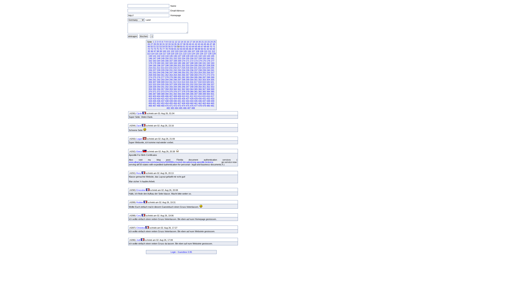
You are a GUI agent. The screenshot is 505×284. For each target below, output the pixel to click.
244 (158, 72)
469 (163, 106)
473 (179, 106)
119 (172, 53)
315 (187, 82)
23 (208, 42)
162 (150, 61)
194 (150, 65)
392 (175, 94)
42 (196, 44)
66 (199, 46)
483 (172, 108)
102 (172, 51)
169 (179, 61)
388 (158, 94)
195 (154, 65)
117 (164, 53)
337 (212, 84)
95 (149, 51)
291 (154, 79)
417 (212, 96)
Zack (138, 125)
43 (199, 44)
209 (212, 65)
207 (204, 65)
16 (188, 42)
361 (179, 89)
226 (150, 70)
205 (196, 65)
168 (175, 61)
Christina (140, 228)
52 (157, 46)
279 (171, 77)
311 (171, 82)
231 (171, 70)
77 (163, 49)
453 (163, 103)
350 (200, 87)
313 (179, 82)
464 (208, 103)
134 (167, 56)
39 (187, 44)
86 (190, 49)
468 (158, 106)
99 (161, 51)
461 (196, 103)
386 (150, 94)
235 (187, 70)
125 (197, 53)
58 (175, 46)
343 (171, 87)
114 (152, 53)
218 (183, 68)
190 (200, 63)
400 (208, 94)
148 (158, 58)
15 (185, 42)
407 (171, 96)
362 (183, 89)
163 (154, 61)
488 (193, 108)
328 (175, 84)
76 (160, 49)
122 (185, 53)
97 (155, 51)
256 (208, 72)
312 (175, 82)
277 (163, 77)
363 (187, 89)
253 (196, 72)
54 (163, 46)
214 (166, 68)
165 (163, 61)
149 (163, 58)
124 (193, 53)
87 (193, 49)
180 (158, 63)
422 (167, 98)
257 (212, 72)
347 (187, 87)
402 (150, 96)
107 (193, 51)
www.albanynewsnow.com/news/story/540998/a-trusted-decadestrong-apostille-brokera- (171, 162)
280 (175, 77)
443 (187, 101)
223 (204, 68)
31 (163, 44)
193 (212, 63)
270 (200, 75)
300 (192, 79)
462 (200, 103)
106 (189, 51)
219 (187, 68)
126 (201, 53)
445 (196, 101)
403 (154, 96)
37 (181, 44)
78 (166, 49)
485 (180, 108)
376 (175, 91)
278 (167, 77)
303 (204, 79)
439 (171, 101)
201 (179, 65)
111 (209, 51)
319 (204, 82)
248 (175, 72)
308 (158, 82)
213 (162, 68)
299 (187, 79)
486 (185, 108)
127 (205, 53)
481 (212, 106)
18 (194, 42)
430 (200, 98)
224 (208, 68)
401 (212, 94)
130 (150, 56)
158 (200, 58)
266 (183, 75)
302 (200, 79)
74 (154, 49)
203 (187, 65)
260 (158, 75)
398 (200, 94)
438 (167, 101)
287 (204, 77)
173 (196, 61)
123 (189, 53)
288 (208, 77)
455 (171, 103)
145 (212, 56)
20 (199, 42)
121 (180, 53)
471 (171, 106)
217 (179, 68)
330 (183, 84)
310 (167, 82)
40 (190, 44)
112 (213, 51)
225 (212, 68)
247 (171, 72)
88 (196, 49)
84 (184, 49)
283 (187, 77)
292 (158, 79)
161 (212, 58)
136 (175, 56)
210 (150, 68)
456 (175, 103)
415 (204, 96)
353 (212, 87)
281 (179, 77)
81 (175, 49)
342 (167, 87)
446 (200, 101)
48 (214, 44)
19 (196, 42)
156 (192, 58)
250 (183, 72)
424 (175, 98)
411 (187, 96)
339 (154, 87)
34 (172, 44)
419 (154, 98)
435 (154, 101)
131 (154, 56)
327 (171, 84)
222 (200, 68)
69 (208, 46)
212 (158, 68)
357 (163, 89)
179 (154, 63)
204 (192, 65)
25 (214, 42)
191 (204, 63)
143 (204, 56)
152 (175, 58)
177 (212, 61)
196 (158, 65)
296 (175, 79)
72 (149, 49)
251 (187, 72)
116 (160, 53)
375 (171, 91)
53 (160, 46)
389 (163, 94)
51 (154, 46)
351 (204, 87)
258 (150, 75)
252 (192, 72)
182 (167, 63)
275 (154, 77)
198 (167, 65)
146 (150, 58)
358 (167, 89)
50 (152, 46)
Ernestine (140, 190)
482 (168, 108)
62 (187, 46)
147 (154, 58)
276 (158, 77)
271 (204, 75)
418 (150, 98)
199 (171, 65)
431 (204, 98)
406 (167, 96)
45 (205, 44)
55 (166, 46)
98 (158, 51)
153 (179, 58)
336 (208, 84)
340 (158, 87)
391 (171, 94)
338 (150, 87)
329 (179, 84)
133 (163, 56)
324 (158, 84)
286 (200, 77)
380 (192, 91)
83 (181, 49)
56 (169, 46)
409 (179, 96)
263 (171, 75)
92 (208, 49)
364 (192, 89)
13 (179, 42)
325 (163, 84)
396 (192, 94)
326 (167, 84)
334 (200, 84)
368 (208, 89)
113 (149, 53)
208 (208, 65)
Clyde (139, 113)
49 (149, 46)
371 (154, 91)
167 (171, 61)
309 (163, 82)
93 (211, 49)
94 (214, 49)
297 (179, 79)
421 (163, 98)
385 (212, 91)
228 (158, 70)
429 (196, 98)
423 (171, 98)
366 (200, 89)
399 (204, 94)
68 (205, 46)
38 (184, 44)
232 (175, 70)
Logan (139, 139)
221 (195, 68)
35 (175, 44)
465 (212, 103)
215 (171, 68)
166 (167, 61)
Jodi (138, 240)
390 (167, 94)
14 (182, 42)
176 (208, 61)
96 (152, 51)
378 (183, 91)
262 (167, 75)
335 (204, 84)
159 (204, 58)
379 (187, 91)
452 (158, 103)
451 (154, 103)
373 (163, 91)
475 (187, 106)
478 (200, 106)
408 (175, 96)
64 (193, 46)
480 (208, 106)
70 (211, 46)
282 (183, 77)
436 (158, 101)
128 (209, 53)
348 (192, 87)
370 (150, 91)
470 (167, 106)
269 (196, 75)
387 (154, 94)
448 (208, 101)
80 (172, 49)
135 (171, 56)
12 (176, 42)
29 (157, 44)
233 (179, 70)
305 (212, 79)
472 (175, 106)
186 (183, 63)
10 (170, 42)
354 (150, 89)
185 (179, 63)
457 (179, 103)
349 (196, 87)
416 (208, 96)
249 (179, 72)
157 (196, 58)
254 (200, 72)
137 (179, 56)
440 (175, 101)
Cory (138, 215)
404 (158, 96)
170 (183, 61)
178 (150, 63)
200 (175, 65)
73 (152, 49)
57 (172, 46)
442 (183, 101)
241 (212, 70)
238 (200, 70)
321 (212, 82)
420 (158, 98)
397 (196, 94)
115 (156, 53)
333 (196, 84)
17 (191, 42)
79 (169, 49)
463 (204, 103)
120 (176, 53)
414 (200, 96)
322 (150, 84)
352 (208, 87)
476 (192, 106)
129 (214, 53)
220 (191, 68)
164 (158, 61)
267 (187, 75)
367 (204, 89)
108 (197, 51)
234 (183, 70)
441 (179, 101)
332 (192, 84)
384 (208, 91)
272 (208, 75)
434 (150, 101)
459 (187, 103)
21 (202, 42)
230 (167, 70)
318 (200, 82)
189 (196, 63)
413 (195, 96)
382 (200, 91)
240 (208, 70)
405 (163, 96)
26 (149, 44)
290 (150, 79)
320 (208, 82)
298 (183, 79)
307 (154, 82)
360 (175, 89)
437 (163, 101)
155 (187, 58)
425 (179, 98)
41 (193, 44)
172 (192, 61)
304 (208, 79)
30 (160, 44)
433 (212, 98)
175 (204, 61)
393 (179, 94)
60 (181, 46)
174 (200, 61)
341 (163, 87)
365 (196, 89)
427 (187, 98)
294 (167, 79)
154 (183, 58)
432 (208, 98)
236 (192, 70)
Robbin (139, 202)
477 (196, 106)
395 (187, 94)
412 (191, 96)
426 (183, 98)
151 (171, 58)
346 (183, 87)
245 (163, 72)
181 (163, 63)
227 (154, 70)
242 (150, 72)
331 (187, 84)
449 (212, 101)
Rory (138, 173)
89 (199, 49)
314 (183, 82)
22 (205, 42)
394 (183, 94)
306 (150, 82)
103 (177, 51)
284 (192, 77)
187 (187, 63)
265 (179, 75)
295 (171, 79)
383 (204, 91)
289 (212, 77)
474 (183, 106)
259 (154, 75)
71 (214, 46)
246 (167, 72)
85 (187, 49)
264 (175, 75)
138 (183, 56)
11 (173, 42)
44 (202, 44)
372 (158, 91)
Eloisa (139, 151)
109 (201, 51)
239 (204, 70)
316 (191, 82)
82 (178, 49)
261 (163, 75)
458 (183, 103)
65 (196, 46)
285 (196, 77)
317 (195, 82)
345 (179, 87)
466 (150, 106)
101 (168, 51)
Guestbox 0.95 (185, 252)
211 (154, 68)
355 (154, 89)
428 (192, 98)
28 (154, 44)
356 (158, 89)
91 (205, 49)
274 (150, 77)
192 (208, 63)
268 (192, 75)
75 (157, 49)
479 (204, 106)
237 (196, 70)
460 (192, 103)
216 (175, 68)
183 (171, 63)
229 (163, 70)
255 (204, 72)
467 (154, 106)
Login (173, 252)
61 (184, 46)
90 (202, 49)
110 (205, 51)
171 (187, 61)
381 (196, 91)
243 (154, 72)
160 (208, 58)
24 (211, 42)
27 (152, 44)
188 (192, 63)
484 (176, 108)
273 (212, 75)
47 (211, 44)
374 (167, 91)
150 (167, 58)
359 (171, 89)
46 (208, 44)
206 (200, 65)
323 (154, 84)
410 (183, 96)
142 (200, 56)
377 (179, 91)
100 (164, 51)
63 (190, 46)
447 (204, 101)
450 (150, 103)
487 (189, 108)
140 (192, 56)
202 (183, 65)
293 (163, 79)
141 (196, 56)
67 (202, 46)
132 (158, 56)
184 (175, 63)
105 (185, 51)
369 (212, 89)
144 (208, 56)
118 (168, 53)
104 (181, 51)
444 (192, 101)
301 (196, 79)
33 (169, 44)
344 (175, 87)
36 (178, 44)
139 (187, 56)
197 (163, 65)
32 (166, 44)
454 (167, 103)
